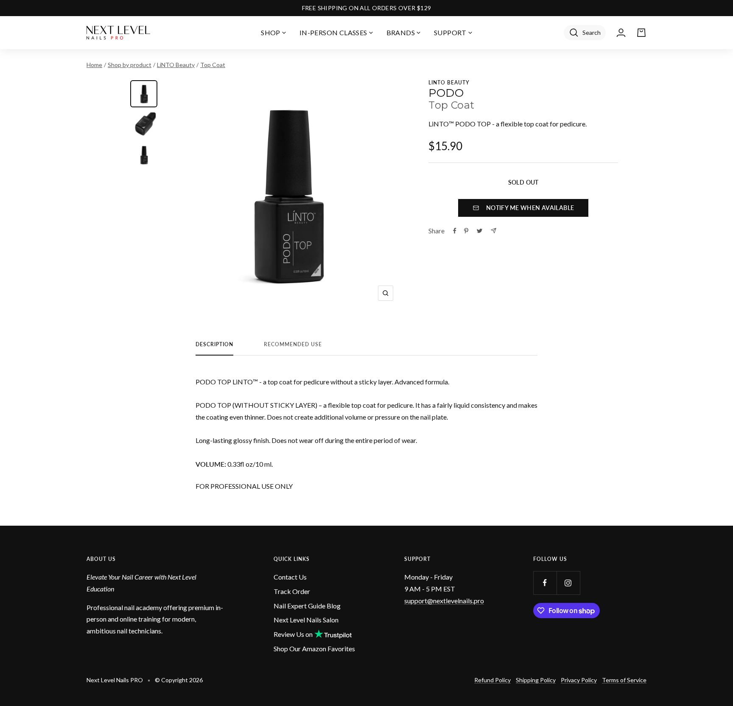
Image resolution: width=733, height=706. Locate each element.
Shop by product (129, 64)
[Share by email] (493, 230)
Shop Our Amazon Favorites (314, 648)
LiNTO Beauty (176, 64)
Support (450, 32)
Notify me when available (530, 207)
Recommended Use (293, 344)
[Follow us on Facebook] (545, 582)
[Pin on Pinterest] (466, 231)
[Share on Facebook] (454, 231)
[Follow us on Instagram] (568, 582)
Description (214, 344)
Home (94, 64)
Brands (400, 32)
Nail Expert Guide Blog (307, 606)
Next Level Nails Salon (306, 620)
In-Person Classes (333, 32)
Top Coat (212, 64)
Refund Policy (492, 680)
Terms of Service (624, 680)
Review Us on (293, 634)
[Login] (621, 32)
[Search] (585, 32)
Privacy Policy (579, 680)
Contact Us (290, 577)
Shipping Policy (536, 680)
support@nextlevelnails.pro (444, 601)
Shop (270, 32)
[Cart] (641, 32)
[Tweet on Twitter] (479, 231)
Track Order (292, 591)
